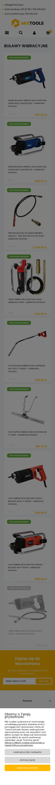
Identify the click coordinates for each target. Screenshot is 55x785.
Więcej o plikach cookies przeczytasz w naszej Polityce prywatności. (25, 744)
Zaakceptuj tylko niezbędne (27, 752)
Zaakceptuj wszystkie (27, 767)
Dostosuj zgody (27, 760)
